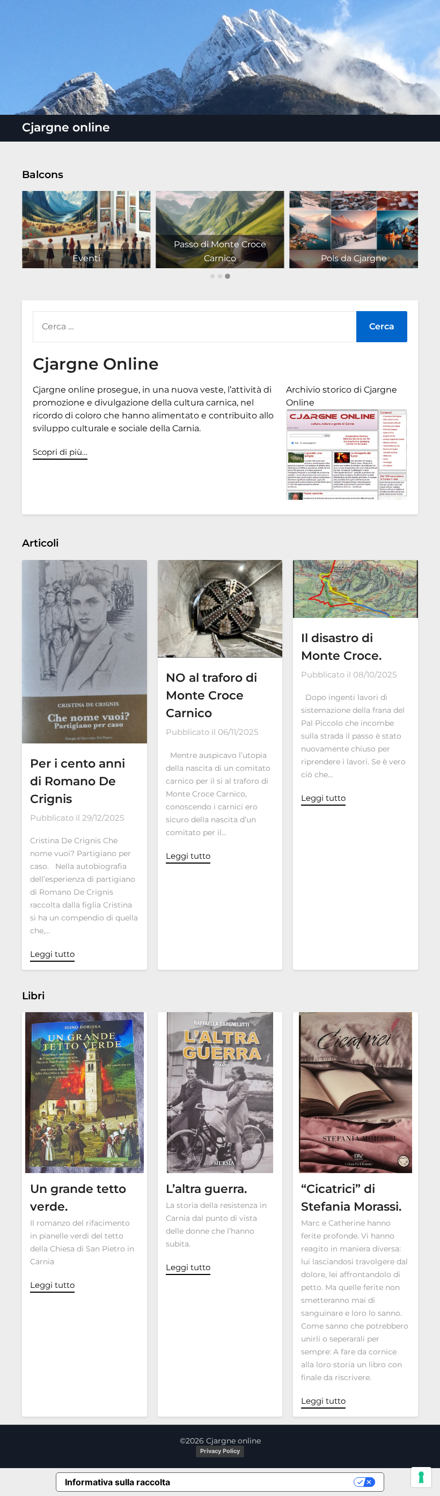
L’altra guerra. (206, 1189)
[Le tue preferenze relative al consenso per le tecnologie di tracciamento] (421, 1477)
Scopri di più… (60, 452)
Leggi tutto (52, 954)
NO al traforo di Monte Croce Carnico (211, 695)
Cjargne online (66, 127)
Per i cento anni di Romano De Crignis (77, 781)
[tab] (212, 276)
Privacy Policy (220, 1451)
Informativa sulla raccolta (117, 1482)
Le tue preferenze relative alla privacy (267, 1482)
